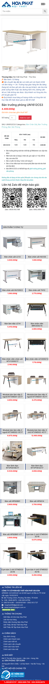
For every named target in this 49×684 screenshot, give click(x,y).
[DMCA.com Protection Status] (8, 610)
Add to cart (25, 118)
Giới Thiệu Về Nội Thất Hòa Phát (15, 625)
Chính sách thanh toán (11, 639)
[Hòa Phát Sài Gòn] (17, 4)
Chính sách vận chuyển (12, 644)
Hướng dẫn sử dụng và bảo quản (13, 177)
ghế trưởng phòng (36, 169)
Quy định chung (9, 636)
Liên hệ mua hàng (10, 620)
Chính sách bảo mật (10, 649)
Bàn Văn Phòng (14, 127)
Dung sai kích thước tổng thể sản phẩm (19, 180)
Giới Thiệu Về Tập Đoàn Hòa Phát (15, 627)
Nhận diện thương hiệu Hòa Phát (15, 622)
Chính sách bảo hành (11, 647)
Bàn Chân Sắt (31, 124)
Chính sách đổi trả (10, 641)
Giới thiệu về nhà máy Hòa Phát (15, 617)
